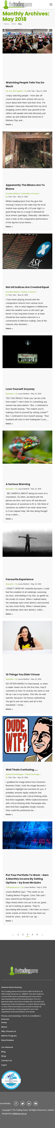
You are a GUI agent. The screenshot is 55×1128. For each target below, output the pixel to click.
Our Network (7, 1047)
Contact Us (6, 1060)
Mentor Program (9, 1035)
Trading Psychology (32, 774)
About (4, 1027)
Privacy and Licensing (10, 1016)
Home (4, 1022)
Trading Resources (13, 887)
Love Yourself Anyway (20, 389)
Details (8, 124)
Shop (3, 1056)
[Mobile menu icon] (50, 4)
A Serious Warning (18, 484)
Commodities (25, 193)
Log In (4, 1065)
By (30, 91)
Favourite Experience (20, 579)
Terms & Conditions (31, 1016)
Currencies (32, 292)
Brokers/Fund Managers (15, 774)
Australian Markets (13, 193)
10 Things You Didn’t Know (23, 674)
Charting (24, 292)
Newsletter (10, 394)
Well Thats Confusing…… (22, 769)
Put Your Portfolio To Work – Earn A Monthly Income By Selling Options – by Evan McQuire (27, 878)
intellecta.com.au (20, 1113)
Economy (34, 193)
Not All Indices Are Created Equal (27, 287)
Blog (3, 1051)
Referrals (5, 1019)
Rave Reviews (7, 1040)
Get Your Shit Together (14, 91)
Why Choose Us (8, 1031)
